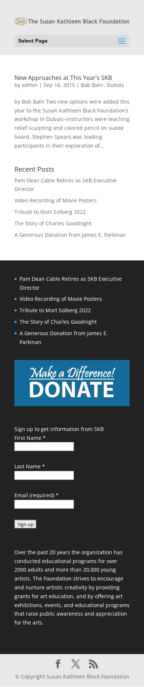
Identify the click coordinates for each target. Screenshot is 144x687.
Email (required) (36, 495)
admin (30, 84)
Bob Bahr (92, 84)
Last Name (29, 466)
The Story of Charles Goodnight (53, 223)
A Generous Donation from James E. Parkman (70, 234)
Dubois (115, 84)
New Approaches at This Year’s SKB (63, 78)
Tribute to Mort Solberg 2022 (50, 211)
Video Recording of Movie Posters (55, 200)
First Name (30, 437)
